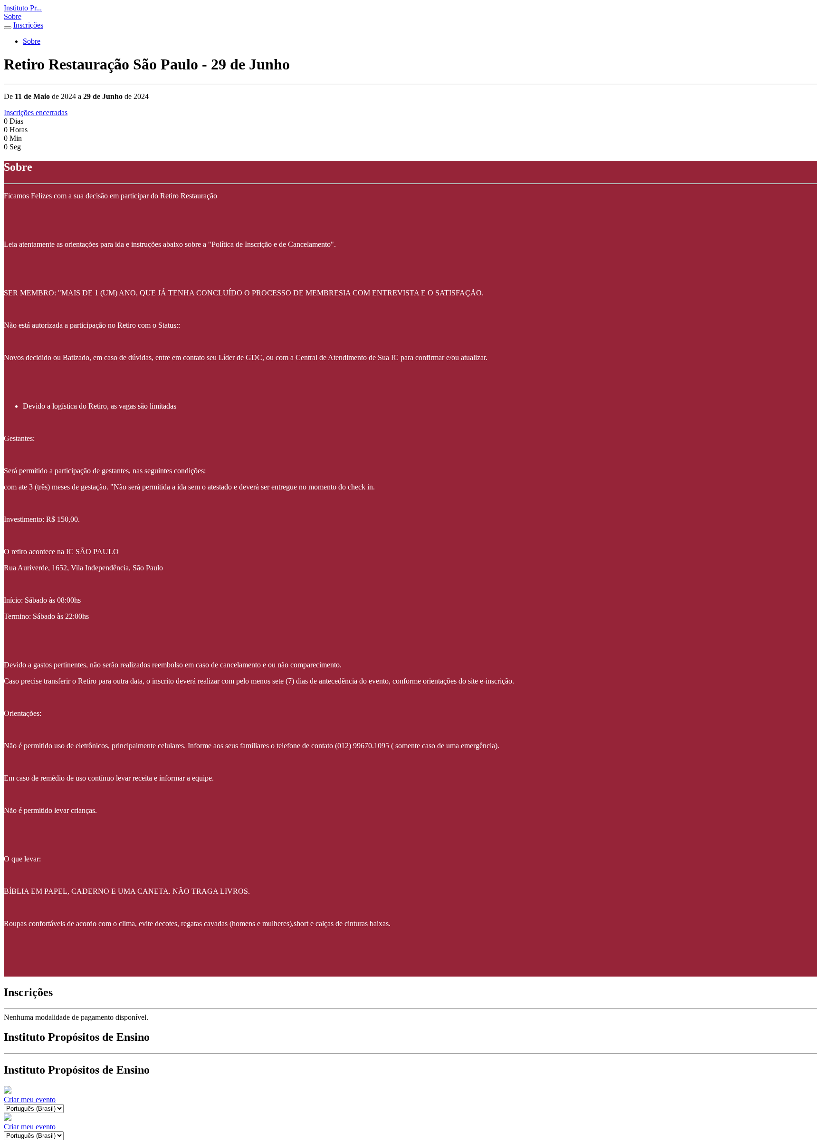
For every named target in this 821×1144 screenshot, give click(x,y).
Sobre (12, 16)
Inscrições (28, 25)
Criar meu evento (30, 1099)
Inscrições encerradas (35, 112)
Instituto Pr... (23, 8)
